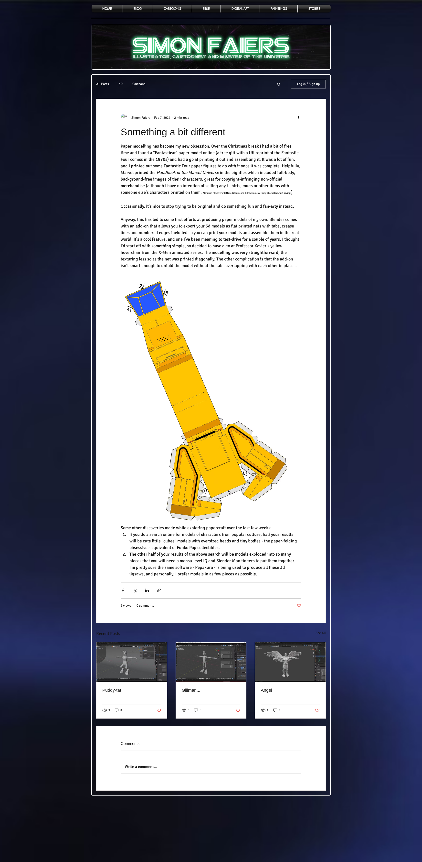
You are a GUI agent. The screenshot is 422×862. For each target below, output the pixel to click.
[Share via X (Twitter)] (135, 590)
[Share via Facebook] (123, 590)
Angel (266, 690)
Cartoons (138, 84)
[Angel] (290, 662)
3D (121, 84)
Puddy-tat (111, 690)
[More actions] (298, 117)
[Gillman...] (211, 662)
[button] (278, 84)
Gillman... (191, 690)
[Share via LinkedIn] (147, 590)
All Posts (102, 84)
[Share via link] (159, 590)
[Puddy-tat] (131, 662)
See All (321, 633)
